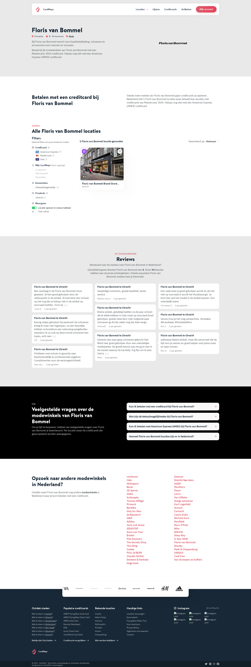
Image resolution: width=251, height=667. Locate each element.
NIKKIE (178, 532)
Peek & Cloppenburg (185, 549)
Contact (130, 634)
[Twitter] (206, 664)
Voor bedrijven (133, 624)
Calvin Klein (181, 514)
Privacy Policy (133, 627)
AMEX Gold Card (70, 620)
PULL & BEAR (134, 552)
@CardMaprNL (212, 608)
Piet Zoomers (134, 538)
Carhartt (179, 511)
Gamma (98, 620)
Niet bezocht (42, 173)
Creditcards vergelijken (74, 640)
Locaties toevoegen (136, 614)
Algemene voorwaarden (137, 631)
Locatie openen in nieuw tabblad (54, 207)
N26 (65, 627)
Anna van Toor (135, 532)
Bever (130, 487)
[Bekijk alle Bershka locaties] (116, 588)
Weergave (40, 203)
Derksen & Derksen (137, 559)
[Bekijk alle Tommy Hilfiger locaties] (87, 588)
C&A (129, 480)
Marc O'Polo (181, 525)
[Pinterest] (210, 664)
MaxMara (179, 487)
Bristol (130, 535)
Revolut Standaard (71, 624)
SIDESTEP (132, 528)
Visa (43, 159)
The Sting (132, 545)
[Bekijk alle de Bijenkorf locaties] (144, 588)
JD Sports (132, 490)
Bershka (131, 507)
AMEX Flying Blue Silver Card (76, 617)
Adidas (131, 521)
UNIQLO (178, 552)
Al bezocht (41, 169)
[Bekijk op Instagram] (181, 615)
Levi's (177, 494)
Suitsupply (133, 497)
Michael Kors (181, 518)
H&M (129, 518)
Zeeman (178, 476)
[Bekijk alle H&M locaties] (158, 588)
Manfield (179, 521)
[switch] (34, 208)
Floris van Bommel (185, 542)
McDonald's (100, 624)
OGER (177, 483)
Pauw (177, 490)
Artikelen (186, 9)
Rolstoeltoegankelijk (47, 187)
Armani (178, 507)
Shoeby (178, 545)
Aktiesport (133, 483)
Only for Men (134, 511)
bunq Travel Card (71, 631)
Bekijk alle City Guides (42, 640)
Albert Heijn (100, 617)
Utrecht (41, 197)
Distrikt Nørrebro (184, 480)
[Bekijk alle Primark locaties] (101, 588)
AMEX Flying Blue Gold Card (76, 614)
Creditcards (170, 9)
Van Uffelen (180, 497)
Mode (71, 36)
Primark (131, 504)
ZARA (130, 494)
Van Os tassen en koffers (188, 559)
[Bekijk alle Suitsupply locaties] (73, 588)
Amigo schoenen (183, 501)
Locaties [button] (140, 9)
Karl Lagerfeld (182, 504)
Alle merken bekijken (105, 640)
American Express (50, 151)
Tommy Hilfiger (135, 501)
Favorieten (41, 177)
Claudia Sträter (135, 556)
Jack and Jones (135, 525)
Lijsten (156, 9)
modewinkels (89, 492)
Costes (130, 549)
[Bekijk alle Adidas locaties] (173, 588)
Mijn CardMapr (50, 165)
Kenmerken (41, 182)
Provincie (40, 193)
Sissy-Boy (179, 535)
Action (98, 631)
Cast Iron (179, 556)
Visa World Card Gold (73, 634)
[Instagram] (214, 664)
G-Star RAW (181, 538)
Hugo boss (132, 563)
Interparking (100, 634)
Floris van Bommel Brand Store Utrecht (99, 185)
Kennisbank (132, 617)
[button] (206, 9)
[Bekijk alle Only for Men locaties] (130, 588)
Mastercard (47, 155)
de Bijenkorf (134, 514)
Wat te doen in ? (42, 614)
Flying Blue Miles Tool (137, 620)
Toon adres (43, 211)
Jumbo (98, 614)
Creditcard (41, 147)
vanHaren (132, 476)
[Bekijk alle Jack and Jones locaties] (187, 588)
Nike (176, 528)
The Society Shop (136, 542)
